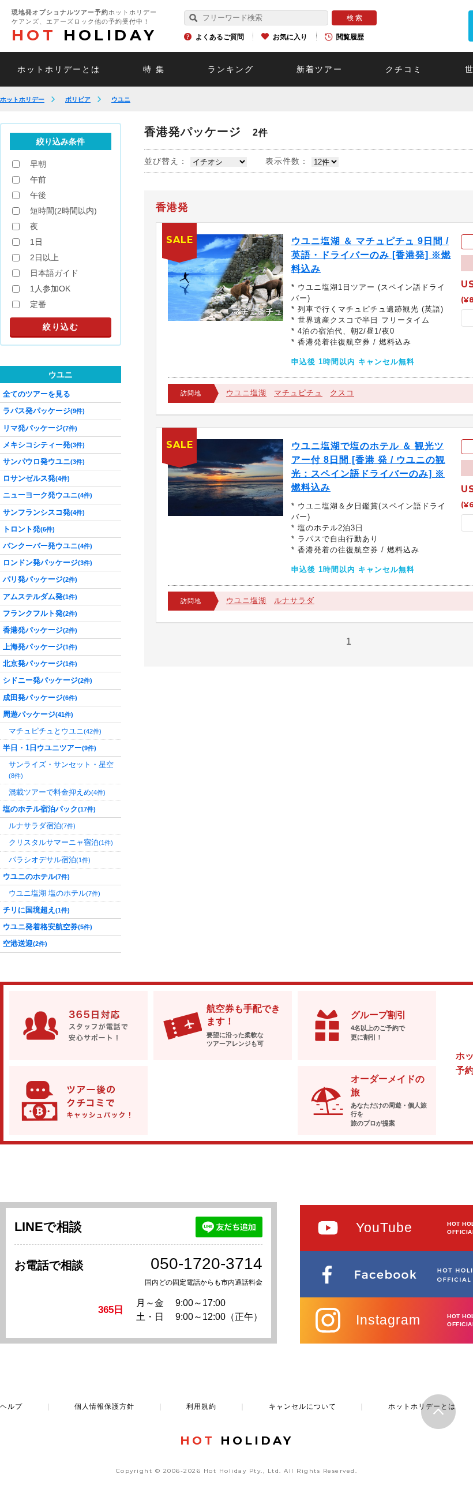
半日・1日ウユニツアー (49, 747)
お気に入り (290, 37)
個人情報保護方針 (104, 1406)
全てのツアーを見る (36, 394)
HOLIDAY (84, 35)
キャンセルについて (302, 1406)
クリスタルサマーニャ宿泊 (61, 842)
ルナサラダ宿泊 (42, 825)
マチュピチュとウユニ (55, 731)
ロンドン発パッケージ (47, 562)
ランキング (231, 69)
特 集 (154, 69)
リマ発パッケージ (40, 428)
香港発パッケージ (40, 630)
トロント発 (29, 529)
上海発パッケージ (40, 646)
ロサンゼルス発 (36, 478)
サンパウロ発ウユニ (44, 461)
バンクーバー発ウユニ (47, 545)
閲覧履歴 (350, 37)
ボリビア (78, 99)
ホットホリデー (22, 99)
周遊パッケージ (38, 714)
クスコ (342, 392)
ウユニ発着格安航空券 (47, 926)
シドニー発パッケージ (47, 680)
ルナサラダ (294, 600)
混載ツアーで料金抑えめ (57, 792)
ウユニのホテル (36, 876)
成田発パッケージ (40, 697)
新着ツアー (319, 69)
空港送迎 (25, 943)
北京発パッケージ (40, 663)
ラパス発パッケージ (44, 410)
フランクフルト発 (40, 613)
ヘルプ (11, 1406)
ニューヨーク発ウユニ (47, 495)
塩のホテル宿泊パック (49, 809)
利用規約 (201, 1406)
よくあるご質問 (220, 37)
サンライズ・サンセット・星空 (61, 769)
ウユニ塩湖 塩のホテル (54, 893)
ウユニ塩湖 (246, 392)
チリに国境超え (36, 910)
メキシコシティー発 (44, 444)
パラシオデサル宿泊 (50, 859)
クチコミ (403, 69)
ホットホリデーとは (58, 69)
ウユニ (120, 99)
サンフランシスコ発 (44, 512)
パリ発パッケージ (40, 579)
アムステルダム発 (40, 596)
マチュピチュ (298, 392)
